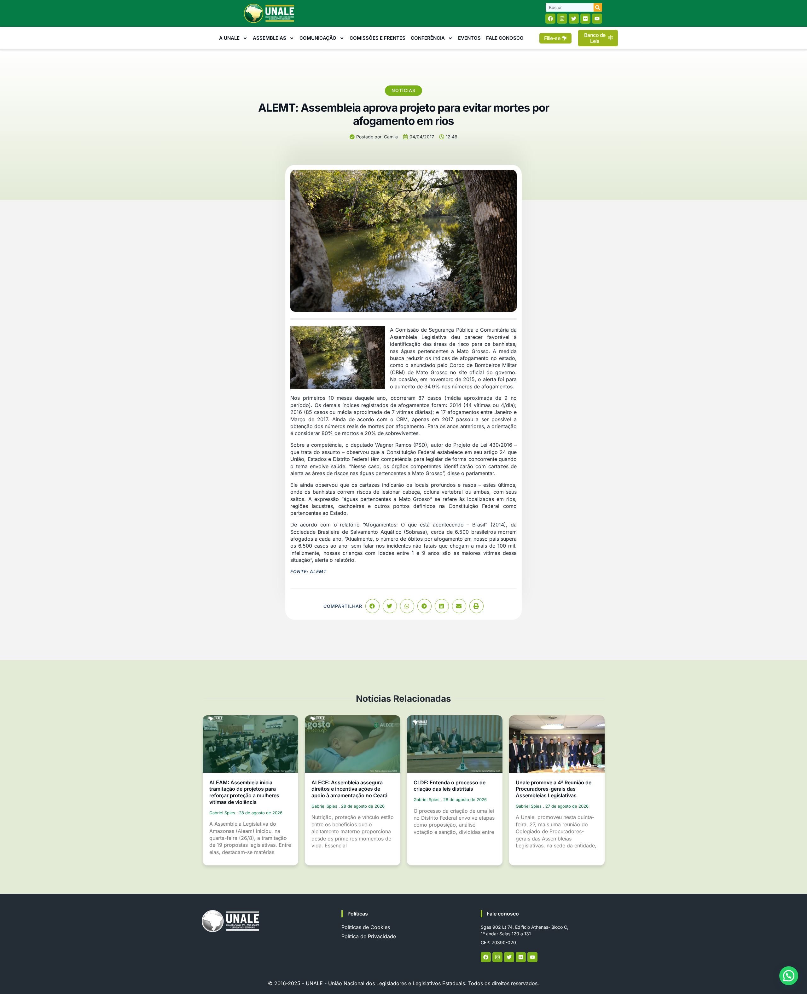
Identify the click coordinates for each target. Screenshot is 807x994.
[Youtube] (597, 19)
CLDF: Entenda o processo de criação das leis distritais (449, 785)
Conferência (428, 38)
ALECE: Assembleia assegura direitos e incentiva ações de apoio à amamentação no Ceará (349, 789)
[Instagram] (562, 19)
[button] (372, 606)
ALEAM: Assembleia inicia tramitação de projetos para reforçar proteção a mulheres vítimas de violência (244, 792)
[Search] (598, 7)
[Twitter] (574, 19)
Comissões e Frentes (377, 38)
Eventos (469, 38)
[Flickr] (585, 19)
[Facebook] (550, 19)
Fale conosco (503, 913)
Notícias (403, 90)
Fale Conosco (505, 38)
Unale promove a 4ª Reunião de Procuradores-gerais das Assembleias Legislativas (553, 789)
